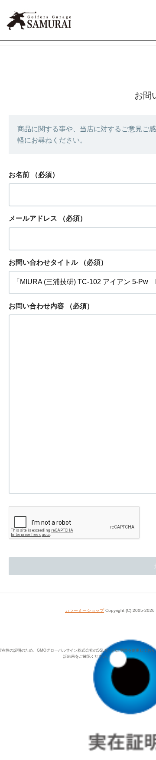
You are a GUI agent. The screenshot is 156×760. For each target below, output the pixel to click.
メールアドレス (33, 218)
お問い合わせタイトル (43, 262)
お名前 (19, 174)
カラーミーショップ (84, 610)
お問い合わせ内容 (36, 306)
